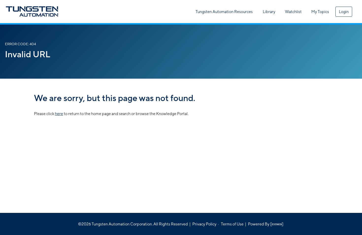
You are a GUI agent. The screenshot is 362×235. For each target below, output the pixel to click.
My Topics (320, 11)
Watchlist (293, 11)
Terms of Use (232, 224)
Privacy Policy (204, 224)
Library (269, 11)
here (59, 113)
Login (344, 11)
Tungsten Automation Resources (224, 11)
